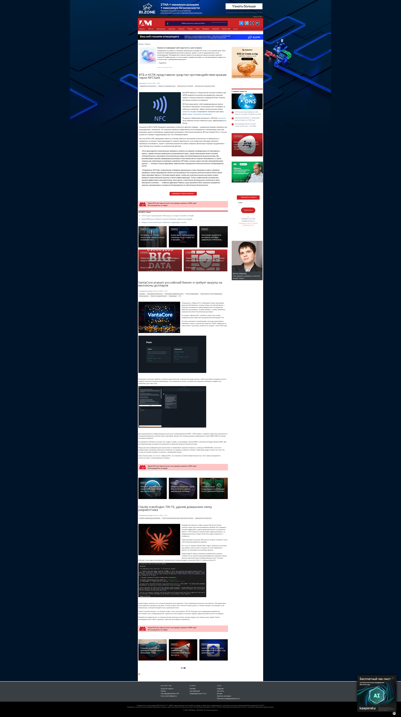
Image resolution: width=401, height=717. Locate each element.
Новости (142, 29)
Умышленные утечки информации (211, 294)
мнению (158, 456)
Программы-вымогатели (154, 294)
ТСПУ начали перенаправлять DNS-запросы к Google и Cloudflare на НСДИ (167, 216)
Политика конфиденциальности (228, 698)
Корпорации (173, 296)
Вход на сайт (258, 16)
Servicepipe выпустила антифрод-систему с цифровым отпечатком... (212, 237)
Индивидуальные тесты (198, 693)
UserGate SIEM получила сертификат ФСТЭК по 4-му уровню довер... (213, 650)
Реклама (193, 689)
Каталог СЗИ (226, 29)
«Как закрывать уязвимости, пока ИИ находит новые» (246, 276)
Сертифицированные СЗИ (170, 693)
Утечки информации (192, 294)
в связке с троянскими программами (199, 114)
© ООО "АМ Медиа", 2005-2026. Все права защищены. (200, 710)
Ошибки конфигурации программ (149, 518)
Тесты (197, 29)
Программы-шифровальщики (174, 294)
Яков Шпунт (143, 83)
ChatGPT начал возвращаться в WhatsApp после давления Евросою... (213, 489)
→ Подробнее (161, 63)
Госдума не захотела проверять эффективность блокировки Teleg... (152, 650)
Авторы (219, 693)
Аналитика (171, 29)
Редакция (220, 689)
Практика (181, 29)
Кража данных (143, 296)
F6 (180, 296)
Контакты (220, 691)
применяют (186, 111)
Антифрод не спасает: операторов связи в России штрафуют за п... (152, 237)
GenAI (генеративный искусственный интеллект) (177, 518)
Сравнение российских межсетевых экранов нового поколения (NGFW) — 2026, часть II (205, 259)
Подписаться (248, 210)
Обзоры (190, 29)
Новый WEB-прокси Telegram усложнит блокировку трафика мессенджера (166, 219)
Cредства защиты (167, 689)
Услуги (235, 29)
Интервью (206, 29)
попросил (187, 545)
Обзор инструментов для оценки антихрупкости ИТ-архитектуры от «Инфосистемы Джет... (247, 145)
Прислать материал (224, 696)
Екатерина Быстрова (145, 291)
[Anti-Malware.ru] (146, 23)
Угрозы (163, 691)
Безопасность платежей (185, 86)
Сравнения (215, 29)
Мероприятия (161, 29)
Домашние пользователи (148, 86)
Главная (140, 44)
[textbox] (248, 197)
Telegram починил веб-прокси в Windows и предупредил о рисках (163, 222)
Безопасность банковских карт (205, 86)
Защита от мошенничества (166, 86)
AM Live (150, 29)
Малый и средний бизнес (159, 296)
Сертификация (195, 691)
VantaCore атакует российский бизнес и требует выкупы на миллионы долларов (180, 284)
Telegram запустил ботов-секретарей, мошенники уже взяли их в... (151, 489)
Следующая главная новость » (183, 193)
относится (221, 118)
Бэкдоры (142, 294)
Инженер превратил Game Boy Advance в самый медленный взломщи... (182, 489)
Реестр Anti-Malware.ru (169, 696)
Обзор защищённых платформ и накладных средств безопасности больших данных (159, 259)
